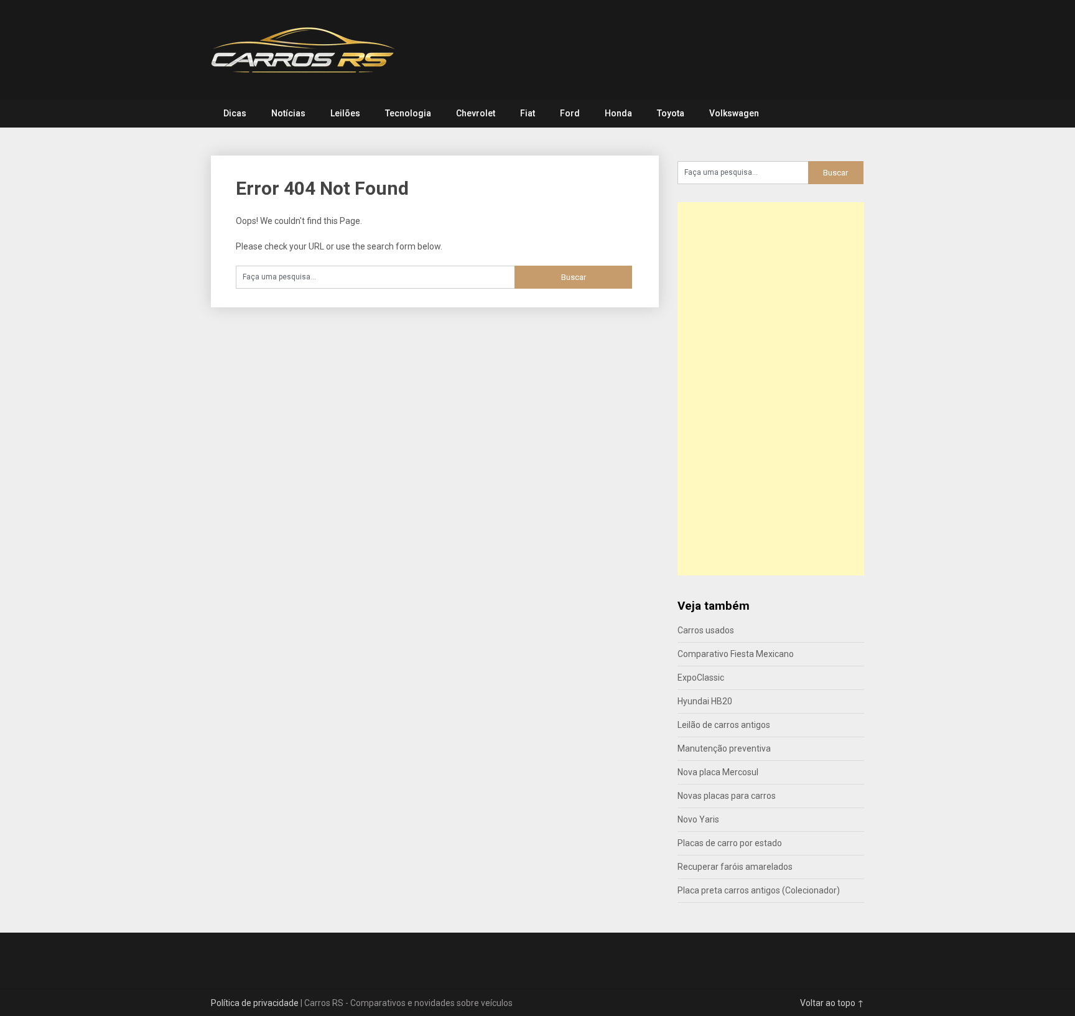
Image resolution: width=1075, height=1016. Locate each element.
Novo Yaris (698, 819)
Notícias (288, 113)
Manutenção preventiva (724, 748)
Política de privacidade (255, 1003)
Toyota (670, 113)
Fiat (527, 113)
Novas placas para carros (726, 796)
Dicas (234, 113)
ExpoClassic (700, 678)
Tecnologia (408, 113)
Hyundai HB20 (704, 701)
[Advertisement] (770, 389)
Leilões (345, 113)
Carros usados (705, 630)
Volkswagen (734, 113)
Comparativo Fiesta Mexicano (735, 654)
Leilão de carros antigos (723, 725)
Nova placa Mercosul (717, 772)
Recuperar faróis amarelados (735, 867)
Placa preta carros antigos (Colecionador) (758, 890)
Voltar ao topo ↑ (832, 1003)
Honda (618, 113)
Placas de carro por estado (729, 843)
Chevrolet (475, 113)
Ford (570, 113)
